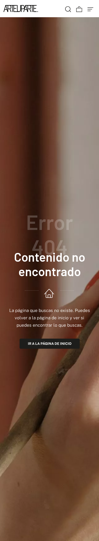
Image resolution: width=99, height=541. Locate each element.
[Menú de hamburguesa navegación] (90, 8)
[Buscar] (68, 8)
